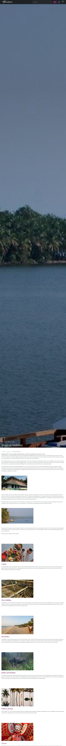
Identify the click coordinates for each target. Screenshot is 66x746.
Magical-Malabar (11, 441)
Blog (6, 441)
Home (2, 441)
